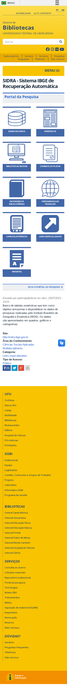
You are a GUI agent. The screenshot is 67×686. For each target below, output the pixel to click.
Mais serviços (12, 627)
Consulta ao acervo (15, 567)
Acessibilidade (23, 13)
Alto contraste (42, 13)
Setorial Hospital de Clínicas (20, 547)
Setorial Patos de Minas (17, 537)
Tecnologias (11, 587)
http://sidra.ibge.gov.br (15, 337)
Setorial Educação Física (18, 522)
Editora (8, 430)
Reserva (9, 622)
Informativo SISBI (14, 490)
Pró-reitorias (11, 440)
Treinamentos (12, 597)
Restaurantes (12, 425)
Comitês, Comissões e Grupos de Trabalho (28, 475)
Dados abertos (11, 56)
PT (57, 10)
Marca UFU (10, 405)
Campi (8, 410)
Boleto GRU (11, 592)
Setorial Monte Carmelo (17, 542)
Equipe (8, 465)
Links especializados (15, 355)
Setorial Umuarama (15, 517)
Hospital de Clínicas (15, 435)
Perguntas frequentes (17, 647)
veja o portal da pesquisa (44, 287)
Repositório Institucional (18, 577)
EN (63, 10)
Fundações (11, 445)
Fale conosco (57, 59)
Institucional (11, 460)
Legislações (11, 470)
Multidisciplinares (13, 348)
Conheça (9, 400)
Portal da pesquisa (15, 582)
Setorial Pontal (13, 532)
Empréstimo (11, 612)
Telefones (40, 59)
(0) (6, 367)
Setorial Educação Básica (18, 527)
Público (7, 363)
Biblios (8, 602)
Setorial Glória (12, 552)
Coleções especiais (15, 572)
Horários (43, 56)
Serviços (29, 56)
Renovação (11, 617)
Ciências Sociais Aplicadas (18, 344)
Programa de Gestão (16, 495)
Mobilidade (11, 415)
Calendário (11, 485)
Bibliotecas (10, 420)
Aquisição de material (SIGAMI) (21, 607)
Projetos (9, 480)
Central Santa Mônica (16, 512)
